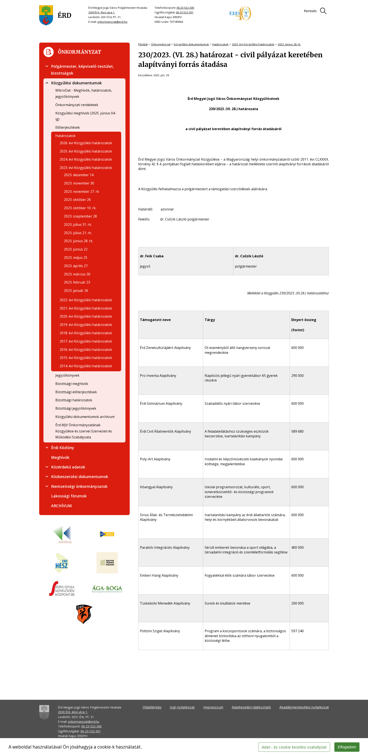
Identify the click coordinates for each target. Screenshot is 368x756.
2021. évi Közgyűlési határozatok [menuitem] (86, 308)
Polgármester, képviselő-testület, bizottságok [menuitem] (82, 70)
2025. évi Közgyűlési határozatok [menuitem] (86, 151)
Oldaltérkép (152, 707)
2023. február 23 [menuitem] (77, 282)
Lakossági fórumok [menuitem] (69, 495)
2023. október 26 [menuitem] (77, 199)
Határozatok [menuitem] (65, 135)
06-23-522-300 (185, 8)
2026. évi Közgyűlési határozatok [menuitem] (86, 143)
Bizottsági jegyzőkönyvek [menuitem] (75, 408)
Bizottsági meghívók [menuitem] (71, 383)
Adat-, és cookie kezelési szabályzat (294, 747)
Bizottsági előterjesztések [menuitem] (76, 392)
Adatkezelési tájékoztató (251, 707)
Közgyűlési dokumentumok (191, 44)
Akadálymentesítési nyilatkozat (304, 707)
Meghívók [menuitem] (60, 457)
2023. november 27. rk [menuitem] (81, 191)
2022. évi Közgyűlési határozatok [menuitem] (86, 300)
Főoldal (143, 44)
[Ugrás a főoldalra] (55, 15)
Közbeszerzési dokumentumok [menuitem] (79, 476)
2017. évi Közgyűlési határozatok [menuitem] (86, 341)
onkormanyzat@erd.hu (112, 22)
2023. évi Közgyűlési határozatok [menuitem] (86, 167)
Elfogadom (347, 747)
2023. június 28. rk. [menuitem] (78, 241)
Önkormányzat (160, 44)
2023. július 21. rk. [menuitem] (78, 232)
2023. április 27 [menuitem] (76, 266)
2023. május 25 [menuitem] (75, 257)
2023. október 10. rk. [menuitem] (80, 208)
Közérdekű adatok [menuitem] (68, 466)
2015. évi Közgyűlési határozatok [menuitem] (86, 357)
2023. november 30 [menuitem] (79, 183)
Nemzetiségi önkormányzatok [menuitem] (79, 486)
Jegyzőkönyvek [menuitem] (67, 375)
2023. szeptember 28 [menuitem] (80, 216)
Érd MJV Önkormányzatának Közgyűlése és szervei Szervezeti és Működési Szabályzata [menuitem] (83, 431)
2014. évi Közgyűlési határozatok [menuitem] (86, 366)
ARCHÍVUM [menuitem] (61, 505)
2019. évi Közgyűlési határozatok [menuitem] (86, 324)
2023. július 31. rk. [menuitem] (78, 224)
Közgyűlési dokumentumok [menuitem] (76, 82)
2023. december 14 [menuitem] (78, 175)
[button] (46, 66)
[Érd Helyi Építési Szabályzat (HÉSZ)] (61, 563)
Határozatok (220, 44)
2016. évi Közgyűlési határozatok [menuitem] (86, 349)
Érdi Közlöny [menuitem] (62, 447)
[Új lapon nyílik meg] (107, 535)
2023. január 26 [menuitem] (76, 290)
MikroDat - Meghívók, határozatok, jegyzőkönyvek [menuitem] (83, 93)
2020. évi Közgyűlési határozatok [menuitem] (86, 316)
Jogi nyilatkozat (182, 707)
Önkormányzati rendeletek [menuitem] (76, 104)
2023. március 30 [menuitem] (77, 274)
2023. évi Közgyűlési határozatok (253, 44)
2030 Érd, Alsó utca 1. (101, 12)
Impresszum (213, 707)
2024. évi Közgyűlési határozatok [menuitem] (86, 159)
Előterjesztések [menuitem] (67, 127)
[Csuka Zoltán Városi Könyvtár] (61, 535)
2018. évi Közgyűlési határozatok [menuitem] (86, 333)
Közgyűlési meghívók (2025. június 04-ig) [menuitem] (85, 116)
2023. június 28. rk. (289, 44)
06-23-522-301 (184, 12)
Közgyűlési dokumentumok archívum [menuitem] (85, 416)
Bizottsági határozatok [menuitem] (73, 400)
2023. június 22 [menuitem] (76, 249)
